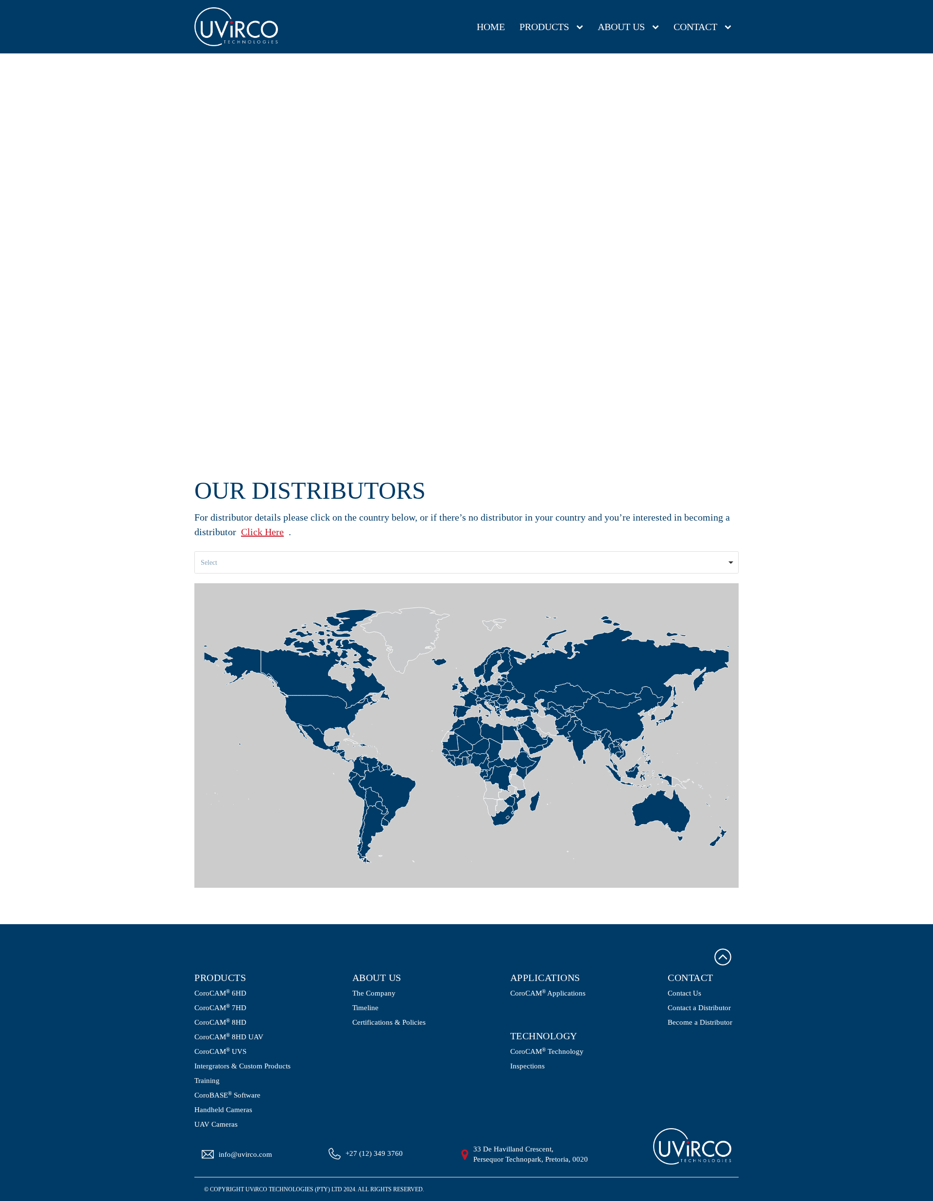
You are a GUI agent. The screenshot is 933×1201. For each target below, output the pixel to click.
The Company (374, 993)
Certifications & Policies (389, 1022)
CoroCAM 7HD (220, 1008)
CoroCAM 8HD (220, 1022)
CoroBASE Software (227, 1095)
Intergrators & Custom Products (242, 1066)
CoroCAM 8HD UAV (228, 1037)
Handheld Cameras (223, 1110)
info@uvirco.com (245, 1154)
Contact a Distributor (699, 1008)
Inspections (527, 1066)
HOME (491, 26)
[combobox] (466, 562)
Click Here (262, 531)
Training (207, 1080)
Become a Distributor (700, 1022)
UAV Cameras (216, 1124)
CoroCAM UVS (220, 1051)
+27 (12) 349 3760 (374, 1153)
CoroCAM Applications (548, 993)
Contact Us (684, 993)
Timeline (365, 1008)
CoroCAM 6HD (220, 993)
